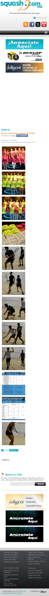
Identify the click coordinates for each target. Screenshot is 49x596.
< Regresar (5, 460)
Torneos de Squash (11, 557)
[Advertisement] (24, 100)
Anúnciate (32, 568)
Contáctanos (41, 18)
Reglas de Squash (35, 578)
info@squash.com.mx (10, 591)
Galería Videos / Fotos (36, 561)
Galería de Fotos (34, 575)
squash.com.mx (22, 6)
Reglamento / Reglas (35, 552)
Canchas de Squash (11, 552)
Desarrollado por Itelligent (38, 591)
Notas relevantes (10, 559)
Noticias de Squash (11, 555)
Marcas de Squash (35, 570)
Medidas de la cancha (36, 555)
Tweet (14, 135)
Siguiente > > (14, 450)
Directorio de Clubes (35, 573)
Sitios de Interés (34, 564)
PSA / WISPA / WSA (11, 568)
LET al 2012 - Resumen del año (10, 584)
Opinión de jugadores (11, 562)
